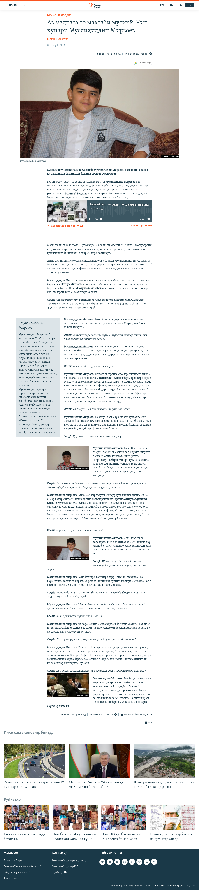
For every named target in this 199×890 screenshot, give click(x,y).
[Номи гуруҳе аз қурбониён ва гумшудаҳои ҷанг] (172, 817)
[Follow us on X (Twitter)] (132, 862)
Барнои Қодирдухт (57, 39)
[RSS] (147, 862)
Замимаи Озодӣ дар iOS (65, 866)
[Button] (108, 54)
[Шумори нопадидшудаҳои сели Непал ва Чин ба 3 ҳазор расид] (164, 761)
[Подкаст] (154, 862)
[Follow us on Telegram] (139, 862)
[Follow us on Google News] (102, 862)
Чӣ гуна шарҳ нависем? (17, 872)
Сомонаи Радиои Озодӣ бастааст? (22, 866)
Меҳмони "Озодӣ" (59, 15)
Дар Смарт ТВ (59, 872)
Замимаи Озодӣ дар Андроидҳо (69, 860)
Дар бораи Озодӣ (13, 860)
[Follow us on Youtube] (117, 862)
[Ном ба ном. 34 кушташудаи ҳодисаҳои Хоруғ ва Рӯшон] (75, 817)
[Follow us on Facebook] (110, 862)
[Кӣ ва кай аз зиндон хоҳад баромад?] (26, 817)
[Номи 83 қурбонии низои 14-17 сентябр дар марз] (123, 817)
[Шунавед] (180, 5)
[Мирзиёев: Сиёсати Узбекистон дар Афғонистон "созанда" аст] (99, 761)
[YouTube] (171, 5)
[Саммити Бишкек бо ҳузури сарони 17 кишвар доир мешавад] (34, 761)
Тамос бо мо (10, 878)
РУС (162, 5)
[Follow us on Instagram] (124, 862)
